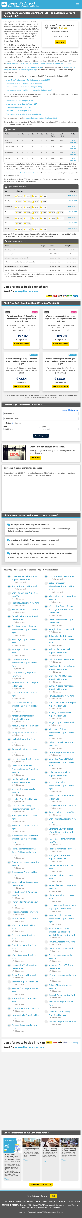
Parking (38, 1201)
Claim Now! (35, 458)
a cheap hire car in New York (29, 1047)
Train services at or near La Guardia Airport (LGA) (23, 114)
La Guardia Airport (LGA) (33, 67)
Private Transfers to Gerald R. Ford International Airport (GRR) (28, 80)
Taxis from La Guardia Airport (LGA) (19, 111)
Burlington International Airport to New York (59, 858)
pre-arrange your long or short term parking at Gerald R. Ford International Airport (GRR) (38, 63)
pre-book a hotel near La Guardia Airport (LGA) (40, 118)
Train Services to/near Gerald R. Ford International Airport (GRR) (29, 90)
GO (53, 1196)
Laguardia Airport (23, 4)
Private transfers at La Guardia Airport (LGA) (22, 104)
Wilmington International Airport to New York (60, 715)
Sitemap (77, 1201)
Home (5, 1201)
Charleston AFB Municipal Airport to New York (60, 679)
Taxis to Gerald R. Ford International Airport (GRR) (24, 87)
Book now (60, 42)
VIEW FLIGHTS (72, 195)
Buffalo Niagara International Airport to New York (62, 689)
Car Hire (18, 1201)
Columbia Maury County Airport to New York (59, 1014)
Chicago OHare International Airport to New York (24, 579)
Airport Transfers (28, 1201)
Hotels (45, 1201)
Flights (11, 1201)
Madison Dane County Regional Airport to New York (25, 808)
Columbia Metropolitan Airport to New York (59, 775)
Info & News (53, 1201)
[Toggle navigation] (77, 4)
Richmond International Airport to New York (59, 652)
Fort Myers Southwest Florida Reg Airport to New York (62, 908)
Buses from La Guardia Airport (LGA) (19, 107)
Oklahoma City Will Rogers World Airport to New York (61, 832)
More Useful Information (41, 1184)
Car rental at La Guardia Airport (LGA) (19, 100)
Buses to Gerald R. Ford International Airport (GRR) (24, 83)
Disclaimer (62, 1201)
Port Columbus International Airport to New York (61, 669)
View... (6, 1179)
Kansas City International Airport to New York (23, 719)
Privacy (70, 1201)
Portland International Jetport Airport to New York (62, 705)
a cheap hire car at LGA (26, 291)
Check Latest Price (21, 344)
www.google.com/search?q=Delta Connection (20, 173)
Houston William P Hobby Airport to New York (23, 782)
